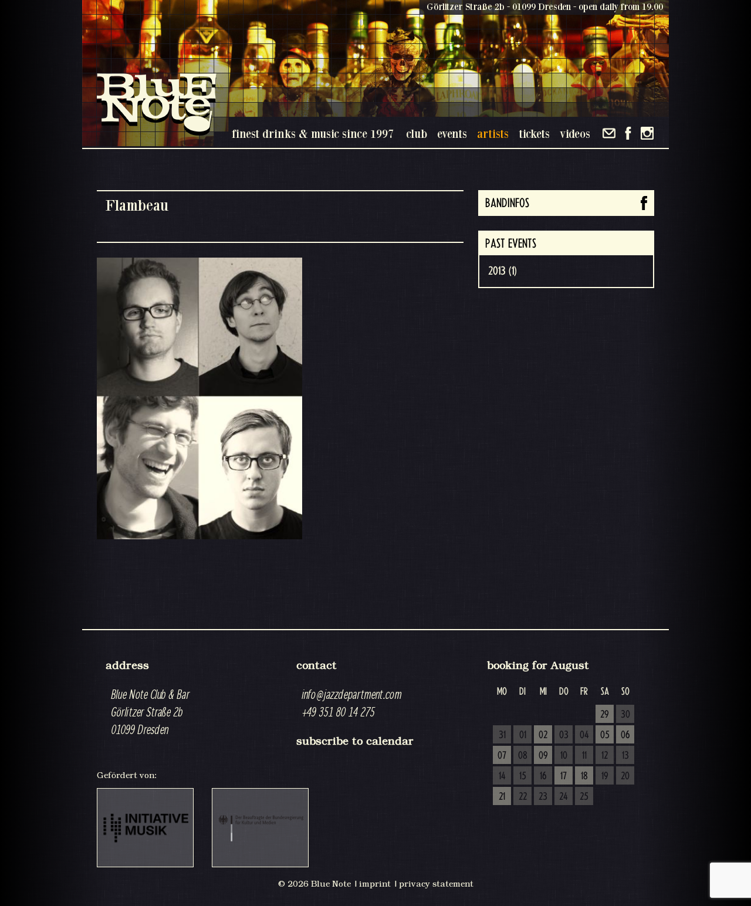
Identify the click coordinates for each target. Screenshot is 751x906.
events (452, 133)
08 (522, 756)
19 (604, 776)
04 (584, 735)
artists (493, 133)
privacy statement (436, 883)
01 (522, 735)
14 (502, 776)
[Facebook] (628, 133)
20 (625, 776)
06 (625, 735)
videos (575, 133)
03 (564, 735)
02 (543, 735)
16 (543, 776)
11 (584, 756)
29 (604, 714)
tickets (534, 133)
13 (625, 756)
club (416, 133)
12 (604, 756)
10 (563, 756)
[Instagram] (647, 133)
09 (543, 756)
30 (625, 714)
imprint (375, 883)
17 (563, 776)
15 (522, 776)
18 (584, 776)
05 (605, 735)
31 (502, 735)
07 (502, 756)
